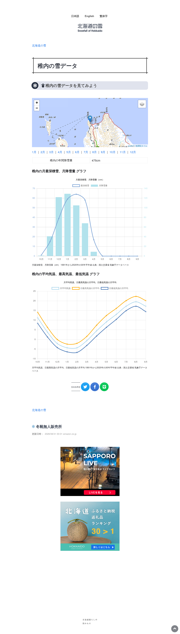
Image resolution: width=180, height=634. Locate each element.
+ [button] (37, 102)
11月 (123, 152)
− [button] (37, 108)
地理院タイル (141, 145)
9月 (103, 152)
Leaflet (131, 145)
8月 (94, 152)
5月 (68, 152)
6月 (77, 152)
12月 (133, 152)
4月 (60, 152)
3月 (51, 152)
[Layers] (142, 104)
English (89, 16)
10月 (112, 152)
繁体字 (104, 16)
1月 (34, 152)
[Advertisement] (90, 581)
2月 (43, 152)
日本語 (75, 16)
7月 (86, 152)
